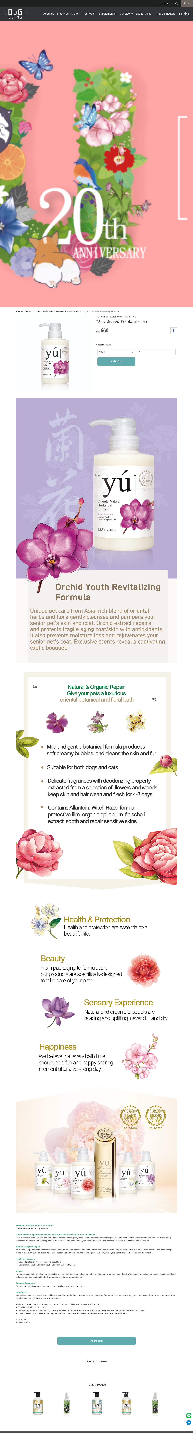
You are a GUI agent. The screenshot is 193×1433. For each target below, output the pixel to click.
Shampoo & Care (32, 311)
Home (19, 311)
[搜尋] (176, 3)
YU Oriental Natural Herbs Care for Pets (61, 311)
